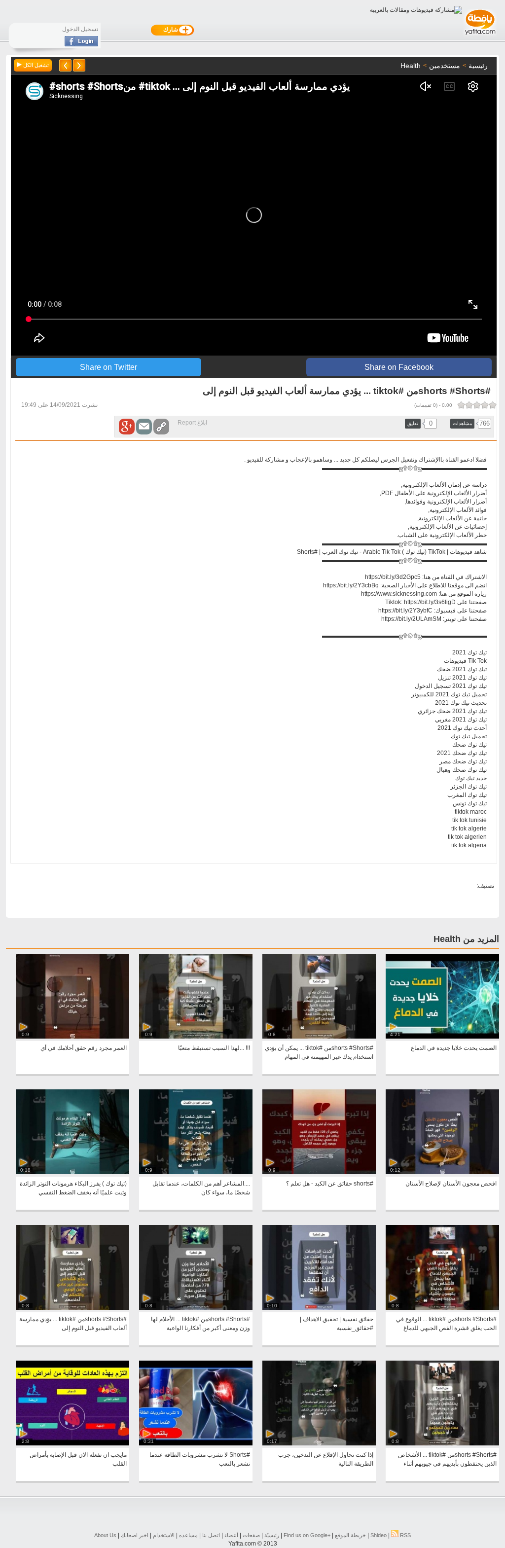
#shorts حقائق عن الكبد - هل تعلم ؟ (329, 1183)
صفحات (251, 1535)
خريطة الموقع (350, 1535)
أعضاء (231, 1535)
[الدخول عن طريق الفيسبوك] (81, 44)
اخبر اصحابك (134, 1535)
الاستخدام (164, 1535)
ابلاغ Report (192, 422)
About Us (105, 1535)
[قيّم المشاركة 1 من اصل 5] (493, 405)
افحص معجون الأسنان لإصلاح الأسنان (451, 1183)
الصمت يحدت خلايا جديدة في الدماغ (454, 1047)
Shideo (378, 1535)
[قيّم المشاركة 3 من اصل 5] (477, 405)
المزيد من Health (466, 939)
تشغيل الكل (35, 65)
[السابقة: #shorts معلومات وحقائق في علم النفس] (79, 65)
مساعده (188, 1535)
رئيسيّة (271, 1535)
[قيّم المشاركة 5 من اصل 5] (461, 405)
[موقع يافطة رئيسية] (480, 36)
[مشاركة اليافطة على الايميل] (144, 426)
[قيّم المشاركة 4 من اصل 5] (469, 405)
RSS (404, 1535)
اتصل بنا (211, 1535)
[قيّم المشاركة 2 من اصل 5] (485, 405)
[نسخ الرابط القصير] (161, 426)
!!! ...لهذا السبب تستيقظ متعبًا (214, 1047)
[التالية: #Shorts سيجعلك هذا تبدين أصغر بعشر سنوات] (65, 65)
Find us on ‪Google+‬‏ (307, 1535)
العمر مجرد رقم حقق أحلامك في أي (83, 1047)
